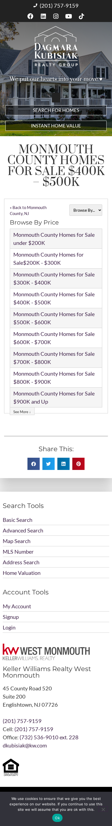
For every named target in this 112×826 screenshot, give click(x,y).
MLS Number (18, 551)
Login (9, 627)
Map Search (16, 541)
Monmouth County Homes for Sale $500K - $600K (54, 318)
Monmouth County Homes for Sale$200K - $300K (48, 258)
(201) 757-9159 (22, 721)
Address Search (21, 562)
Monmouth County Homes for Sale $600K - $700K (54, 338)
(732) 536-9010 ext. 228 (49, 737)
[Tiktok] (81, 16)
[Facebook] (30, 16)
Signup (11, 616)
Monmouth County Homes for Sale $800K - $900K (54, 377)
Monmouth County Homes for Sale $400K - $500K (54, 298)
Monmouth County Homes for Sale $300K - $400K (54, 278)
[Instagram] (56, 16)
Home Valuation (22, 572)
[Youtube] (68, 16)
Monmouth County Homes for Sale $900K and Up (54, 397)
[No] (103, 809)
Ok (57, 818)
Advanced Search (23, 530)
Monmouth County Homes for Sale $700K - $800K (54, 357)
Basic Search (17, 519)
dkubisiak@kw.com (25, 745)
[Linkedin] (43, 16)
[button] (56, 97)
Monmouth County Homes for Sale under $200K (54, 238)
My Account (17, 606)
